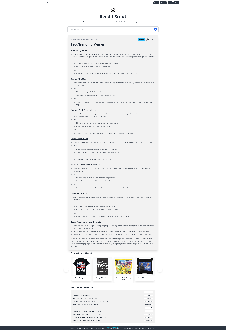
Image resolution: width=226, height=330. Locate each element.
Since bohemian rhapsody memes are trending (113, 311)
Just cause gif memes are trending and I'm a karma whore (113, 317)
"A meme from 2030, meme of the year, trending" (113, 314)
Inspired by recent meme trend (113, 295)
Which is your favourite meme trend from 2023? (113, 320)
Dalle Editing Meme (79, 193)
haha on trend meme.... (113, 292)
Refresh (152, 39)
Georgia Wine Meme (79, 79)
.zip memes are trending (113, 308)
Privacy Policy (115, 327)
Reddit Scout (113, 16)
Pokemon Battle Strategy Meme (84, 110)
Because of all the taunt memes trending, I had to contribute (113, 301)
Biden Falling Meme (79, 50)
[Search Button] (155, 29)
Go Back (141, 39)
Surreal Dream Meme (79, 138)
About (176, 3)
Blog (170, 3)
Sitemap (109, 327)
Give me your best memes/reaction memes (113, 298)
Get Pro (163, 3)
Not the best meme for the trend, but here (113, 305)
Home (156, 3)
